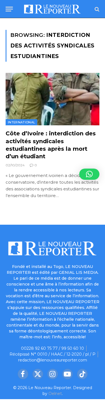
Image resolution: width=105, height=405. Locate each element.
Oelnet (55, 393)
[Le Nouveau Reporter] (52, 9)
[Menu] (9, 9)
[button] (89, 174)
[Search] (96, 9)
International (21, 122)
